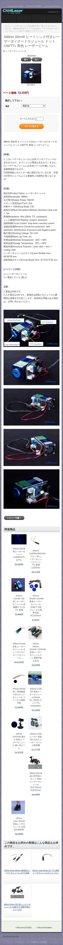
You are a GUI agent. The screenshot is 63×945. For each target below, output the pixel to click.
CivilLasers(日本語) (16, 6)
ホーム (7, 26)
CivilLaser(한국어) (52, 6)
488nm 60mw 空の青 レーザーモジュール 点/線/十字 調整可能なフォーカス (17, 906)
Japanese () (53, 12)
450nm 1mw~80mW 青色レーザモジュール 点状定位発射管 (19, 824)
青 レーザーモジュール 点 (14, 51)
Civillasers (35, 942)
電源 (7, 106)
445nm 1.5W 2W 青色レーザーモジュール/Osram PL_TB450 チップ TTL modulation (36, 697)
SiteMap (43, 942)
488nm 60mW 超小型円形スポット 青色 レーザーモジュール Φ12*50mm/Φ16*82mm (35, 781)
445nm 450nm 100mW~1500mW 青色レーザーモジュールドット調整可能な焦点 (37, 652)
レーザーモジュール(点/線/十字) (26, 26)
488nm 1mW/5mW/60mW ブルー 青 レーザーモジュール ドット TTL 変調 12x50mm (37, 559)
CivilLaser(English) (34, 6)
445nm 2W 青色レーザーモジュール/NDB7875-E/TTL (19, 554)
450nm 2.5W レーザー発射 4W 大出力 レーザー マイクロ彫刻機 (35, 739)
